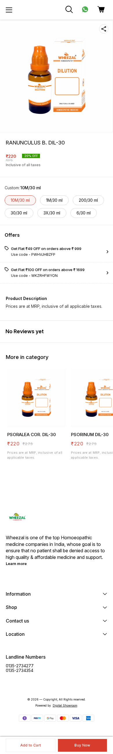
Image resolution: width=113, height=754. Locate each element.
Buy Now (82, 745)
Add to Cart (30, 745)
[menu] (9, 10)
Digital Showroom (65, 705)
